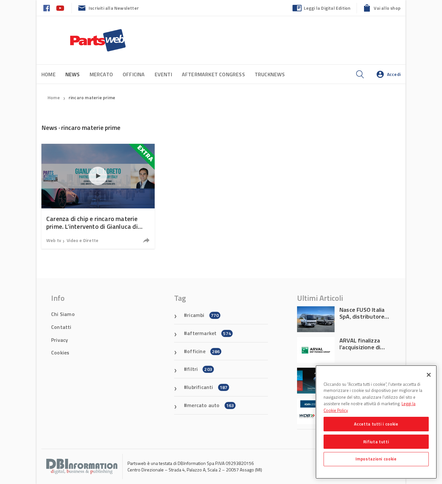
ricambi (203, 315)
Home (48, 74)
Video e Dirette (82, 240)
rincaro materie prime (92, 97)
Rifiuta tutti (376, 441)
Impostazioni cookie (376, 459)
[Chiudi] (429, 375)
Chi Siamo (63, 314)
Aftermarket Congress (213, 74)
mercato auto (210, 405)
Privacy (59, 340)
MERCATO (101, 74)
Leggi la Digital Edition (327, 8)
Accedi (394, 74)
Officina (134, 74)
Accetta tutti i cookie (376, 424)
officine (203, 351)
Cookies (60, 352)
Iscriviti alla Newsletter (114, 8)
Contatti (61, 327)
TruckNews (270, 74)
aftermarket (209, 333)
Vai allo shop (387, 8)
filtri (199, 369)
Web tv (53, 240)
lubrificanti (207, 387)
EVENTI (163, 74)
